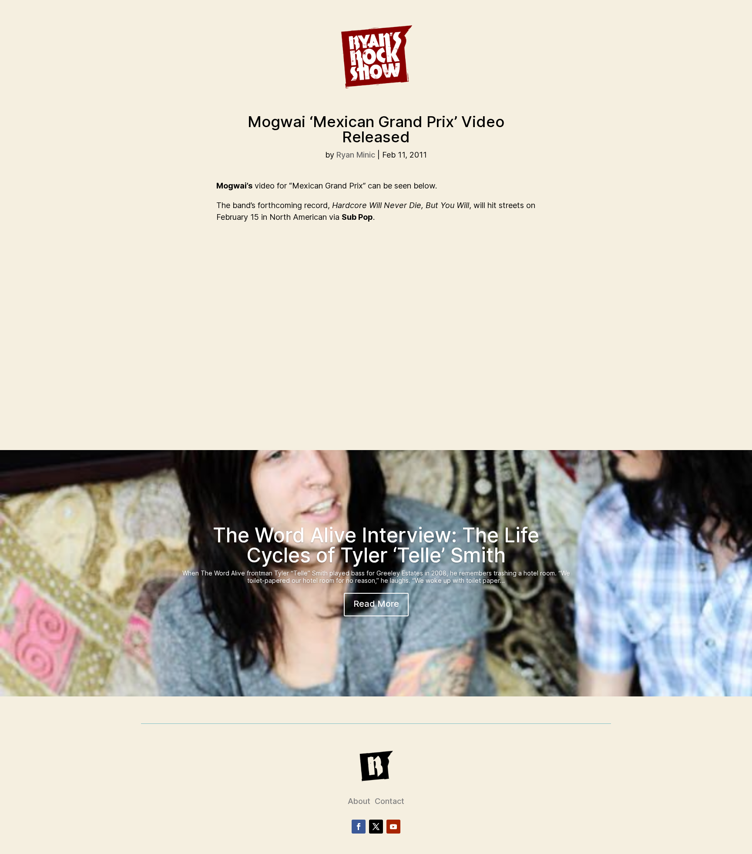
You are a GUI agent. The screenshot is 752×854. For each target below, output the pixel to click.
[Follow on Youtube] (393, 827)
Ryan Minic (355, 154)
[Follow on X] (376, 827)
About (359, 801)
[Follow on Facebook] (359, 827)
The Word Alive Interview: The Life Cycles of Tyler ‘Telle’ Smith (376, 545)
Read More (376, 603)
